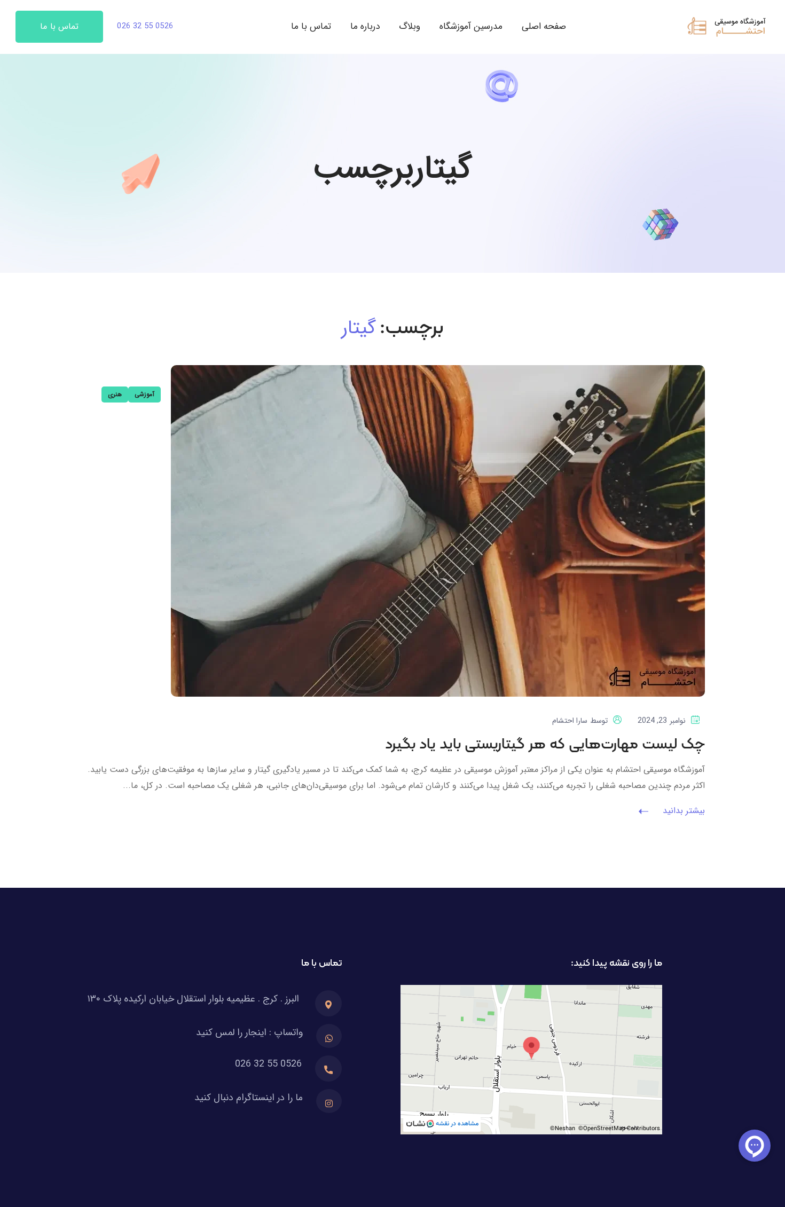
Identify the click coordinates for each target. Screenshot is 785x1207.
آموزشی (144, 394)
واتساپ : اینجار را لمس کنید (249, 1032)
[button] (145, 26)
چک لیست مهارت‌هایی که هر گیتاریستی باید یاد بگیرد (545, 744)
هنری (115, 394)
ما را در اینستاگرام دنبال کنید (248, 1097)
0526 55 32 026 (268, 1063)
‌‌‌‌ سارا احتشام (571, 721)
